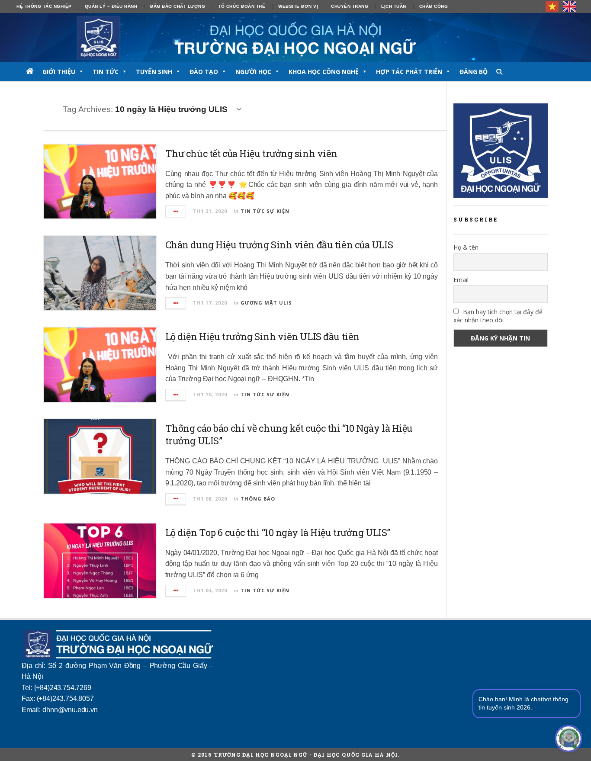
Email (461, 280)
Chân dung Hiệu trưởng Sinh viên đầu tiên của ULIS (279, 244)
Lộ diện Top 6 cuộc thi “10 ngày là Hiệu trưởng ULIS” (277, 532)
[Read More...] (176, 211)
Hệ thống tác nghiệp (44, 6)
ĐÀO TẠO (204, 71)
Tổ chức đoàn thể (241, 6)
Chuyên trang (349, 6)
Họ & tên (466, 247)
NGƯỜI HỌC (253, 71)
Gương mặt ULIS (266, 302)
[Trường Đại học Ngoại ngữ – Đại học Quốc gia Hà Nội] (295, 37)
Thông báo (258, 498)
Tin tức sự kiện (265, 211)
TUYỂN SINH (154, 71)
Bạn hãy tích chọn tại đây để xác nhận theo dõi (498, 316)
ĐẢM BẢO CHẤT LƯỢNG (177, 6)
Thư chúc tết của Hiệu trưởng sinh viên (251, 153)
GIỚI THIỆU (58, 71)
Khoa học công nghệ (324, 71)
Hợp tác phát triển (409, 71)
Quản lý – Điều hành (111, 6)
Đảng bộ (473, 71)
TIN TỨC (106, 71)
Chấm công (433, 6)
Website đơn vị (298, 6)
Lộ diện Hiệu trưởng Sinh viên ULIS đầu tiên (262, 336)
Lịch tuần (393, 6)
